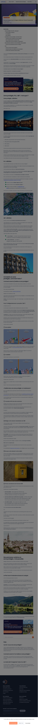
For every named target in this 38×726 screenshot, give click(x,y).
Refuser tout (21, 723)
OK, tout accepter (13, 723)
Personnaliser (27, 723)
